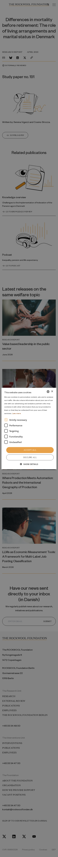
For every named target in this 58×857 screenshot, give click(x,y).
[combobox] (48, 391)
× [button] (52, 391)
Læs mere (16, 413)
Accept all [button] (30, 450)
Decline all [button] (30, 457)
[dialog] (28, 428)
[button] (29, 464)
